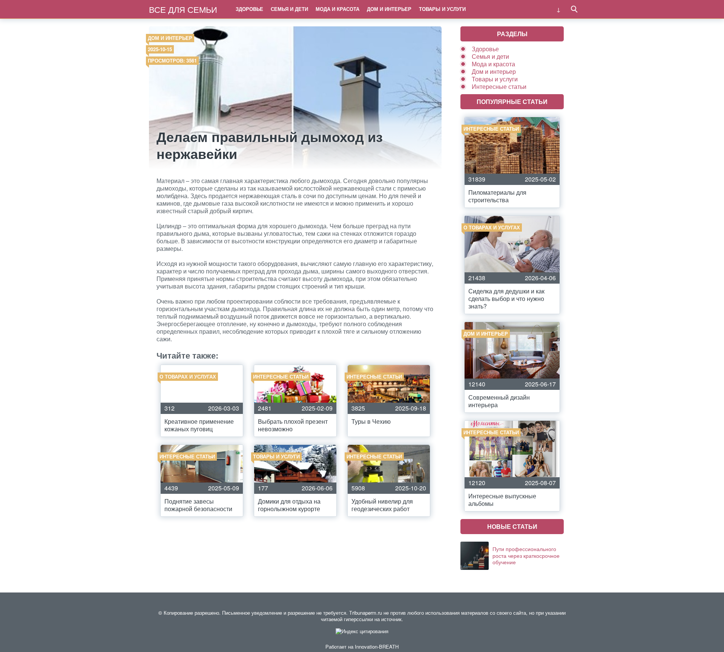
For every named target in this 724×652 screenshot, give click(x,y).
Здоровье (249, 8)
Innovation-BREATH (377, 646)
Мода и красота (337, 8)
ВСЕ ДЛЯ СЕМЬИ (183, 9)
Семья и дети (289, 8)
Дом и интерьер (389, 8)
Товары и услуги (442, 8)
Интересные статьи (499, 86)
